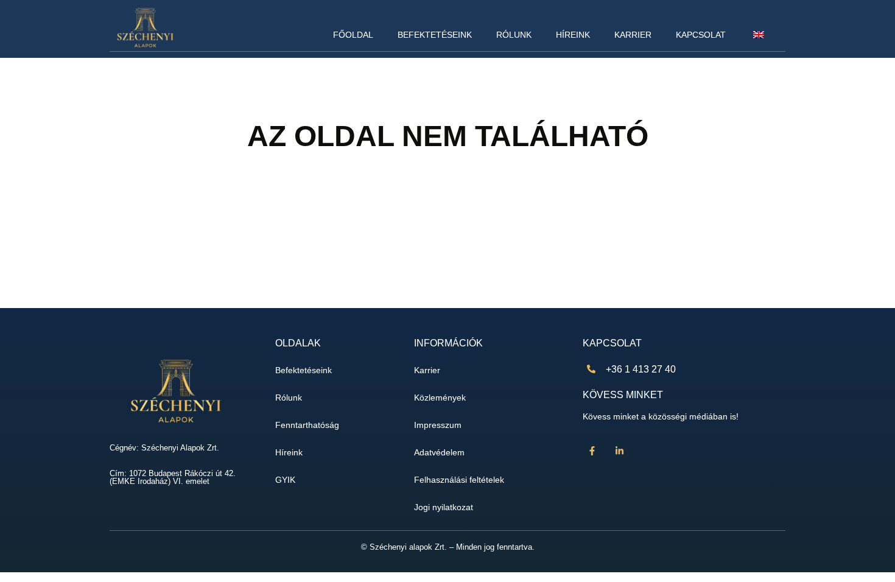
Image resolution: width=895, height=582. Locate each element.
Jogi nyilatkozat (443, 507)
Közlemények (440, 397)
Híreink (573, 35)
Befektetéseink (435, 35)
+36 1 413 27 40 (641, 369)
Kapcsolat (701, 35)
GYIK (285, 480)
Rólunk (514, 35)
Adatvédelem (439, 452)
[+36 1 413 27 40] (591, 368)
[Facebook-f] (592, 450)
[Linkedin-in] (619, 450)
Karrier (632, 35)
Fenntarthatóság (307, 425)
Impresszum (438, 425)
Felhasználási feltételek (459, 480)
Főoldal (353, 35)
